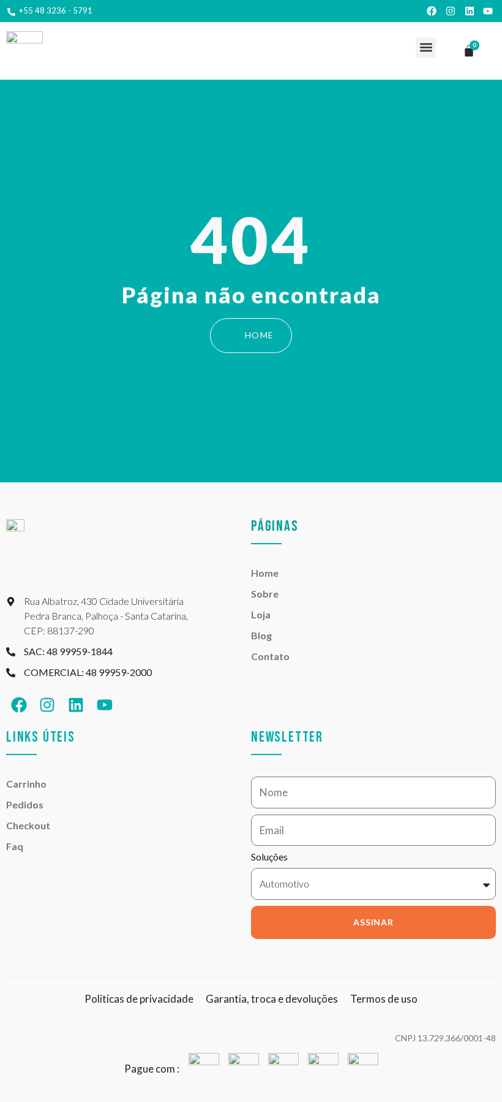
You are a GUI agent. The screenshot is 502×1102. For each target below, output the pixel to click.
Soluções (269, 857)
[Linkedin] (470, 11)
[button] (426, 47)
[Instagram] (451, 11)
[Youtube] (488, 11)
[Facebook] (432, 11)
